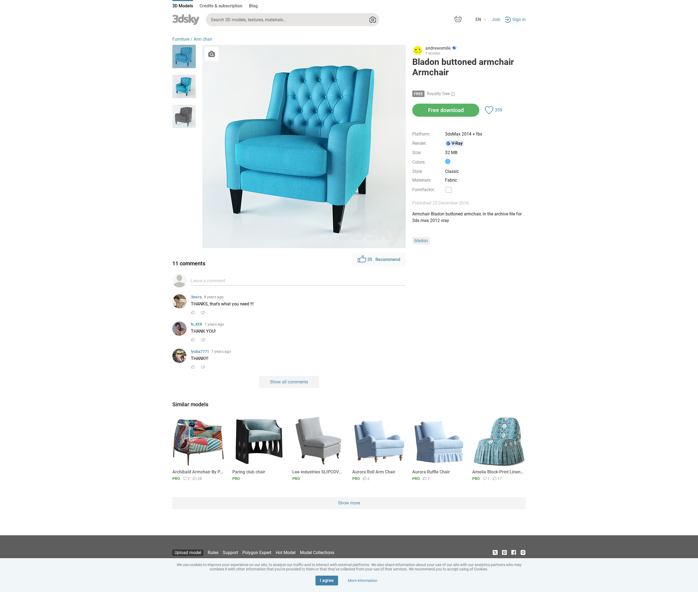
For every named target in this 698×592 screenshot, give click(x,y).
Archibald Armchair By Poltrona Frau (198, 471)
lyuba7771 (200, 351)
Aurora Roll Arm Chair (373, 471)
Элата (196, 297)
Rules (213, 552)
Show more (349, 503)
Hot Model (286, 552)
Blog (253, 5)
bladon (421, 240)
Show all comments (289, 381)
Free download (446, 110)
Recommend (383, 259)
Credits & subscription (221, 5)
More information (362, 580)
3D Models (182, 5)
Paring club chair (248, 471)
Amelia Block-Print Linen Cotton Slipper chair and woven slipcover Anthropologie (498, 471)
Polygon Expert (256, 552)
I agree (327, 580)
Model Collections (317, 552)
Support (230, 552)
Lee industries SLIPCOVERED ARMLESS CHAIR (318, 471)
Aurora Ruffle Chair (431, 471)
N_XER (196, 324)
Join (496, 19)
